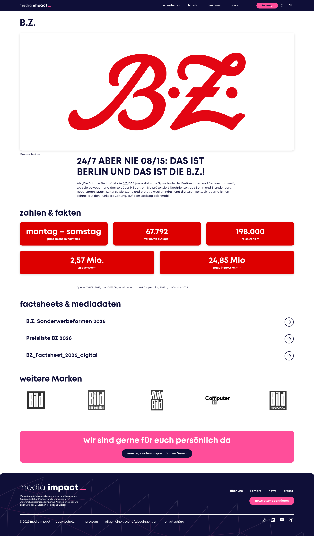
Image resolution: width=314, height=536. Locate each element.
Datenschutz (65, 521)
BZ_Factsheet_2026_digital (61, 355)
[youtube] (282, 519)
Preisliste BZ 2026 (49, 338)
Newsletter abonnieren (272, 501)
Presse (288, 491)
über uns (236, 491)
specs (235, 6)
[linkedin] (273, 519)
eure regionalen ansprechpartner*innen (157, 453)
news (272, 491)
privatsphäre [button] (174, 521)
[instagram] (263, 519)
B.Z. (125, 183)
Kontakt (266, 6)
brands (192, 6)
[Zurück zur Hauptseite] (35, 6)
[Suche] (282, 5)
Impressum (90, 521)
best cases (214, 6)
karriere (255, 491)
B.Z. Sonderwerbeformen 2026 (65, 321)
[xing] (291, 519)
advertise (168, 6)
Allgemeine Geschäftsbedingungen (131, 521)
